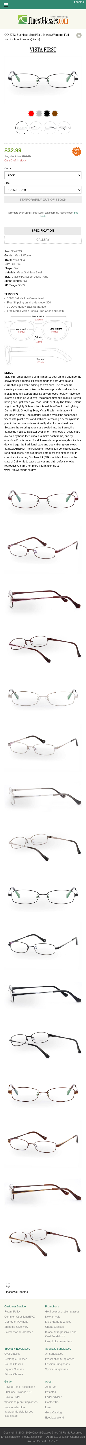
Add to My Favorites (79, 35)
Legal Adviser (53, 1397)
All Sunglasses (54, 1353)
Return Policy (12, 1311)
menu (6, 4)
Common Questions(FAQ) (19, 1316)
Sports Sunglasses (56, 1369)
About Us (50, 1386)
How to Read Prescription (19, 1386)
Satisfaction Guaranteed (18, 1332)
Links (48, 1407)
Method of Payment (16, 1321)
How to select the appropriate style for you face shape (18, 1411)
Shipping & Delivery (16, 1326)
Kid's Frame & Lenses (58, 1321)
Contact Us (51, 1402)
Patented (50, 1392)
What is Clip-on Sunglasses (20, 1402)
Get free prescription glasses (62, 1311)
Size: (7, 183)
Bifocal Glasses (13, 1374)
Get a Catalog (53, 1412)
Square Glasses (14, 1369)
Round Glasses (13, 1364)
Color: (8, 168)
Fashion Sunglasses (57, 1364)
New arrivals (52, 1316)
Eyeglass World (54, 1417)
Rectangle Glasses (15, 1359)
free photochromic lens (59, 1341)
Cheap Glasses (54, 1326)
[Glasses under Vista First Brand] (43, 54)
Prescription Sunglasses (59, 1359)
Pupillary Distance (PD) (18, 1392)
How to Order (12, 1397)
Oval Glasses (12, 1353)
